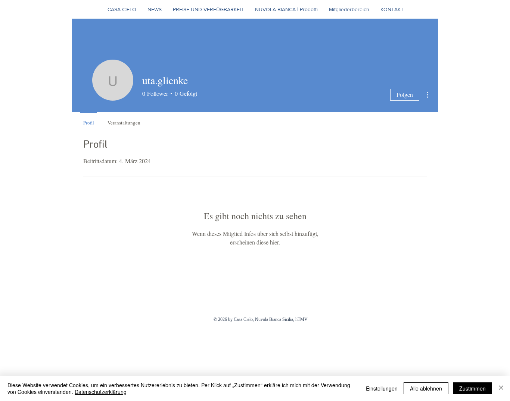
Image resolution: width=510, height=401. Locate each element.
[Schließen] (501, 388)
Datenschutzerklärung (101, 391)
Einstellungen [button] (382, 388)
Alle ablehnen (426, 388)
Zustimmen (472, 388)
